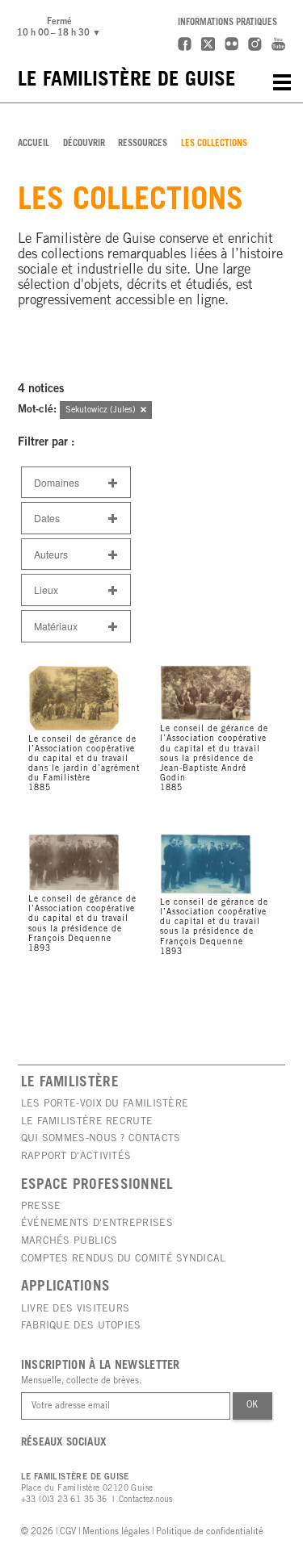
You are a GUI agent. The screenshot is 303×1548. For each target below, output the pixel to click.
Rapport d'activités (76, 1156)
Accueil (33, 144)
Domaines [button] (56, 482)
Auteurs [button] (51, 554)
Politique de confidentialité (209, 1532)
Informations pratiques (227, 23)
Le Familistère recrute (87, 1122)
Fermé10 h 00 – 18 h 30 (61, 27)
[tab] (76, 482)
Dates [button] (47, 518)
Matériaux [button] (56, 626)
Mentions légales (115, 1532)
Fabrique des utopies (81, 1326)
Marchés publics (69, 1241)
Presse (41, 1206)
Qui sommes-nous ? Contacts (101, 1139)
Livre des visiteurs (75, 1309)
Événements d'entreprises (97, 1223)
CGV (68, 1532)
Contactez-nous (145, 1500)
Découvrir (84, 144)
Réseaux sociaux (64, 1443)
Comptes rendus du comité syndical (123, 1259)
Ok (252, 1405)
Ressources (142, 144)
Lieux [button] (46, 589)
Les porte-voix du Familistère (105, 1104)
